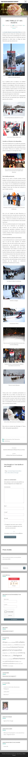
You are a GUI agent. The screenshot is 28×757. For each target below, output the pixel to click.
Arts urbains (19, 642)
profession (5, 663)
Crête (20, 644)
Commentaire (7, 487)
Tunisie (5, 666)
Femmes (21, 647)
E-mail (6, 512)
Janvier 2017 (6, 691)
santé (21, 663)
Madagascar (17, 655)
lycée (12, 655)
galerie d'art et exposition (12, 650)
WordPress (19, 753)
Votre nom (6, 599)
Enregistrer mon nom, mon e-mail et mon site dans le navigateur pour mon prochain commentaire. (13, 526)
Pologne (17, 661)
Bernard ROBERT (18, 25)
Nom (5, 506)
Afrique (5, 642)
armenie (13, 642)
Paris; (4, 661)
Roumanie (16, 663)
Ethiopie (8, 647)
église (12, 665)
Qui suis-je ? (6, 694)
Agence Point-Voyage (8, 720)
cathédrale (9, 644)
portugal (20, 661)
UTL (8, 665)
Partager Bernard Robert (9, 1)
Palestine (22, 659)
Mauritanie (4, 658)
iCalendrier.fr (14, 579)
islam (14, 653)
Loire (9, 655)
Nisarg (14, 755)
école (10, 665)
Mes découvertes (8, 439)
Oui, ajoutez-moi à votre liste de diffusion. (13, 533)
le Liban (5, 656)
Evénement (14, 647)
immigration (5, 652)
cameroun (5, 644)
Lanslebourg (7, 441)
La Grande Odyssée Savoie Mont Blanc (12, 32)
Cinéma (16, 645)
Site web (6, 518)
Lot (11, 655)
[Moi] (5, 706)
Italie (16, 652)
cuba (22, 644)
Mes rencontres (16, 439)
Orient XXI (6, 746)
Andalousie (9, 642)
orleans (16, 658)
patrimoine (8, 661)
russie (19, 663)
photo (13, 661)
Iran (11, 653)
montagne (11, 658)
